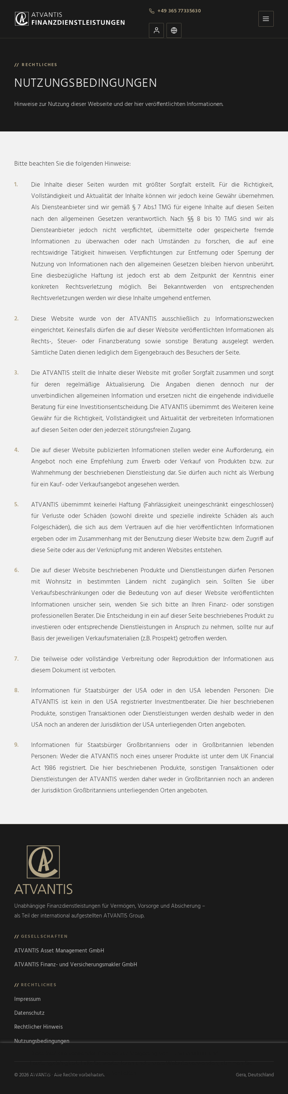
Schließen (123, 1073)
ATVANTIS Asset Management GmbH (59, 950)
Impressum (27, 999)
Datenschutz (29, 1013)
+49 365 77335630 (179, 11)
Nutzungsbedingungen (41, 1041)
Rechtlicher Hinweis (38, 1027)
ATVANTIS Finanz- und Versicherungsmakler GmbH (75, 964)
